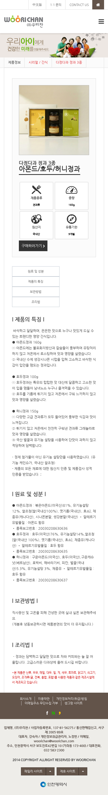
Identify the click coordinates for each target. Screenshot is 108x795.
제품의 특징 (35, 281)
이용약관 (44, 698)
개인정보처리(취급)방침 (71, 698)
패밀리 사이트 (33, 771)
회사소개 (25, 698)
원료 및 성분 (36, 271)
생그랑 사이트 (73, 703)
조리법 (35, 302)
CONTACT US (79, 5)
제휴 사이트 (67, 771)
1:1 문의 (55, 5)
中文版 (37, 5)
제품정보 (14, 62)
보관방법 (35, 291)
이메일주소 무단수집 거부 (41, 703)
